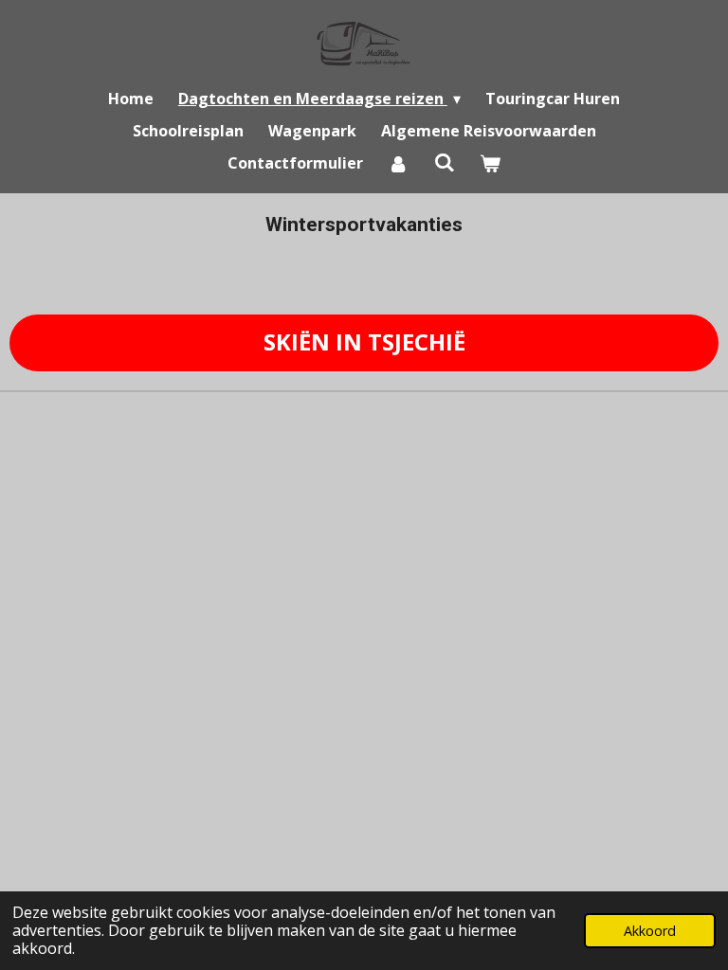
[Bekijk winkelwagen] (490, 163)
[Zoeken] (443, 162)
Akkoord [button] (650, 931)
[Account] (398, 163)
